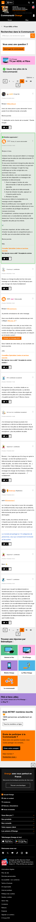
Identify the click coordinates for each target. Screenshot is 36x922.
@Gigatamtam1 (10, 500)
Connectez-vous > (9, 757)
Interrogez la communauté (14, 49)
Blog (27, 20)
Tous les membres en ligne (13, 724)
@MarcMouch (11, 104)
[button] (32, 93)
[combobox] (15, 35)
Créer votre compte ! (11, 748)
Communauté (11, 15)
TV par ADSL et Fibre (11, 26)
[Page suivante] (18, 85)
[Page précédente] (5, 81)
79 (26, 81)
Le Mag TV (4, 702)
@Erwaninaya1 (11, 309)
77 (17, 81)
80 (31, 81)
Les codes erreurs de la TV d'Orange (13, 699)
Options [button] (29, 77)
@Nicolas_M (11, 321)
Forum (10, 20)
